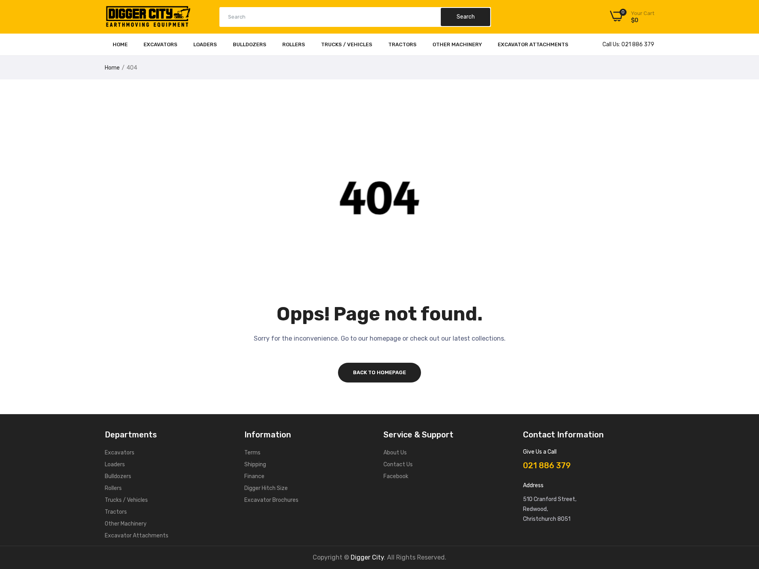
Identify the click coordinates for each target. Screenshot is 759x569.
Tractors (402, 44)
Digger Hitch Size (266, 488)
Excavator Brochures (271, 500)
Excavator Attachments (533, 44)
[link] (743, 512)
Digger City (367, 557)
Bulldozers (249, 44)
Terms (252, 452)
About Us (395, 452)
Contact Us (398, 464)
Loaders (205, 44)
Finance (254, 476)
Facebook (395, 476)
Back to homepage (379, 372)
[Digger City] (148, 18)
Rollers (293, 44)
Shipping (255, 464)
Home (120, 44)
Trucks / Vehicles (346, 44)
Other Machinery (457, 44)
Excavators (160, 44)
